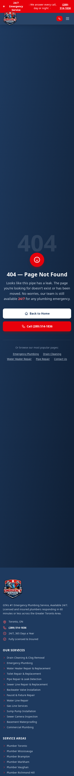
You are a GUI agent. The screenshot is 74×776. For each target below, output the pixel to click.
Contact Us (60, 359)
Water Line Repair (17, 700)
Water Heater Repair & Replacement (28, 668)
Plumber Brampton (18, 756)
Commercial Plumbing (20, 727)
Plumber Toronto (17, 745)
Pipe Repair (43, 359)
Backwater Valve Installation (24, 689)
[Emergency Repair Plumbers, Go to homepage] (10, 18)
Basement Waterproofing (22, 722)
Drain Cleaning (52, 354)
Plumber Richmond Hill (21, 772)
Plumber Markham (18, 762)
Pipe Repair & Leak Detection (24, 679)
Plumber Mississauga (20, 751)
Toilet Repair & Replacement (24, 673)
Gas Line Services (17, 705)
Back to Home (40, 313)
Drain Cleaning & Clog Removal (26, 657)
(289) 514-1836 (65, 6)
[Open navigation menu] (67, 18)
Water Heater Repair (19, 359)
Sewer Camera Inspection (22, 716)
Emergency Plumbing (26, 354)
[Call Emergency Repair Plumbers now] (59, 18)
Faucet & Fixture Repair (21, 695)
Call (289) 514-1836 (39, 326)
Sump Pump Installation (21, 711)
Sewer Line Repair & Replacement (27, 684)
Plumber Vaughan (18, 767)
